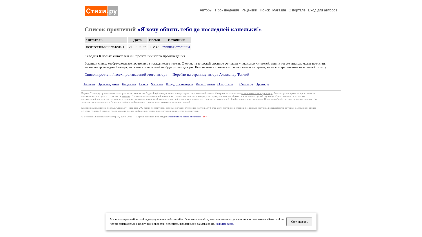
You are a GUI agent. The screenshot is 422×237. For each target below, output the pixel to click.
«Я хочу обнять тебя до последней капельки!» (199, 29)
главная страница (176, 47)
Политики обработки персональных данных (288, 99)
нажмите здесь (225, 223)
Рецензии (249, 10)
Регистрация (205, 84)
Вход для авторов (322, 10)
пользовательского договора (256, 93)
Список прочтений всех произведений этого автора (126, 74)
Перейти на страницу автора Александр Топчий (211, 74)
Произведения (227, 10)
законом (126, 96)
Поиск (265, 10)
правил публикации (156, 99)
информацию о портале (144, 102)
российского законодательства (186, 99)
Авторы (206, 10)
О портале (225, 84)
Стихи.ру (246, 84)
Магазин (279, 10)
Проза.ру (262, 84)
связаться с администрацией (175, 102)
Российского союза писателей (184, 116)
